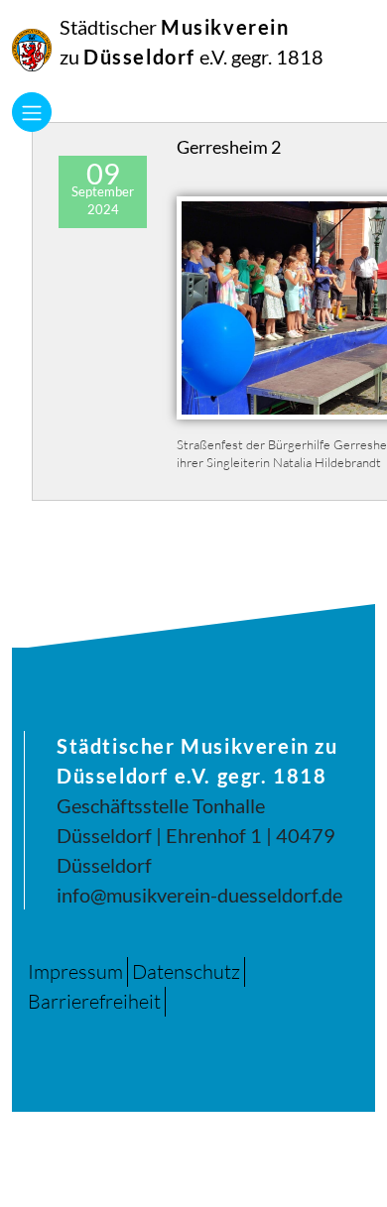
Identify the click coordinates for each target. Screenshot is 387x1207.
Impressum (75, 971)
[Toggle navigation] (32, 112)
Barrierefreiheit (94, 1001)
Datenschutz (186, 971)
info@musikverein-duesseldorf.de (199, 894)
